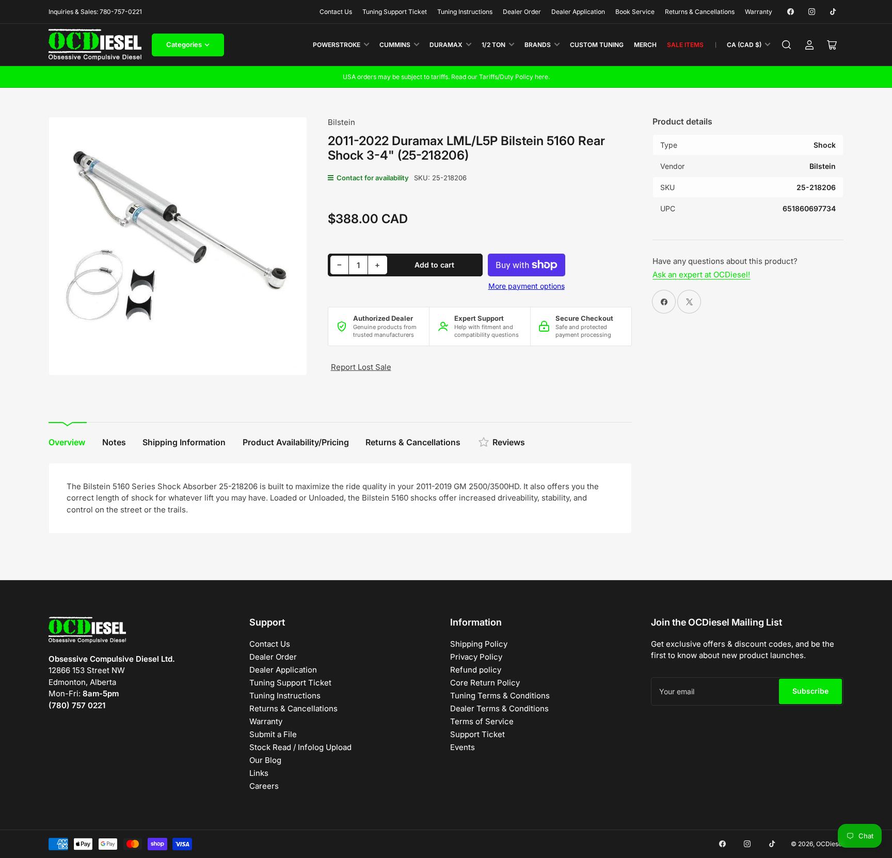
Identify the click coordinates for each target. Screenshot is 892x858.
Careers (264, 786)
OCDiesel (829, 844)
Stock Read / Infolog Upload (300, 747)
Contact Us (336, 11)
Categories (184, 44)
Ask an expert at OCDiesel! (701, 274)
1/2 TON (493, 45)
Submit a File (273, 734)
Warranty (758, 11)
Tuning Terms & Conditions (500, 695)
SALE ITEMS (685, 45)
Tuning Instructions (464, 11)
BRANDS (537, 45)
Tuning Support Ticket (394, 11)
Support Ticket (477, 734)
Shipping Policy (478, 644)
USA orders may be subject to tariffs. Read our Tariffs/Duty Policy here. (446, 77)
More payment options (526, 286)
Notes (114, 442)
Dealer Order (522, 11)
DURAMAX (446, 45)
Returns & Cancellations (700, 11)
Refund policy (475, 670)
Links (258, 773)
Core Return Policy (485, 683)
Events (462, 747)
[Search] (786, 45)
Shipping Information (184, 442)
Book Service (635, 11)
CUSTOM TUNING (597, 45)
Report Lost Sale (361, 367)
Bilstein (341, 122)
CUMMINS (394, 45)
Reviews (508, 442)
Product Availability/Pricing (296, 442)
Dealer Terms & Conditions (499, 708)
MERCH (645, 45)
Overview (67, 442)
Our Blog (265, 760)
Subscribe (810, 691)
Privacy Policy (476, 657)
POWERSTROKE (336, 45)
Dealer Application (578, 11)
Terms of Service (482, 721)
